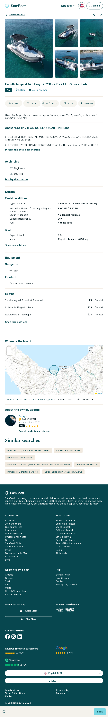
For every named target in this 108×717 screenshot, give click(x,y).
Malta (8, 587)
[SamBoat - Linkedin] (19, 636)
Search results (17, 14)
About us (10, 520)
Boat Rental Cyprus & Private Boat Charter (28, 450)
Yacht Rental (63, 527)
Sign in (96, 5)
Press (8, 550)
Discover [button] (66, 5)
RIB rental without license (19, 457)
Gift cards (10, 540)
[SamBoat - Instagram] (13, 636)
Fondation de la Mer (16, 553)
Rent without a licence (68, 543)
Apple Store (31, 610)
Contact (60, 581)
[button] (9, 349)
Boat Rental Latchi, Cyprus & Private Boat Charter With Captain (38, 464)
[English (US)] (81, 5)
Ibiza (7, 584)
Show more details (15, 245)
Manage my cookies (66, 584)
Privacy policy (63, 690)
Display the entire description (22, 149)
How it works (63, 578)
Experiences (11, 556)
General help (63, 574)
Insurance (10, 530)
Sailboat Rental (64, 530)
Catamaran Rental (66, 533)
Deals (59, 550)
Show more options (16, 321)
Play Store (31, 619)
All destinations (14, 594)
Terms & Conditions (15, 693)
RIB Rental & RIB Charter (68, 450)
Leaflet (99, 393)
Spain (8, 581)
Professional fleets (15, 536)
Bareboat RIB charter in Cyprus (22, 471)
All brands (61, 553)
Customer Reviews (15, 546)
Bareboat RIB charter (87, 464)
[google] (62, 648)
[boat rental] (15, 5)
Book (100, 711)
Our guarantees (13, 527)
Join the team (13, 523)
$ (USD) (53, 680)
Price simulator (13, 533)
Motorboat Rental (66, 520)
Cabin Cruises (63, 546)
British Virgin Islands (16, 591)
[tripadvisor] (13, 660)
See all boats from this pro (34, 431)
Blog (7, 559)
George (23, 416)
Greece (9, 578)
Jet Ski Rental (63, 536)
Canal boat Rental (66, 540)
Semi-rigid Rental (65, 523)
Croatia (9, 574)
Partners (60, 693)
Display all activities (16, 179)
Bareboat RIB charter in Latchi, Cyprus (63, 471)
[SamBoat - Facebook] (7, 636)
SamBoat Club (13, 543)
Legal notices (12, 690)
